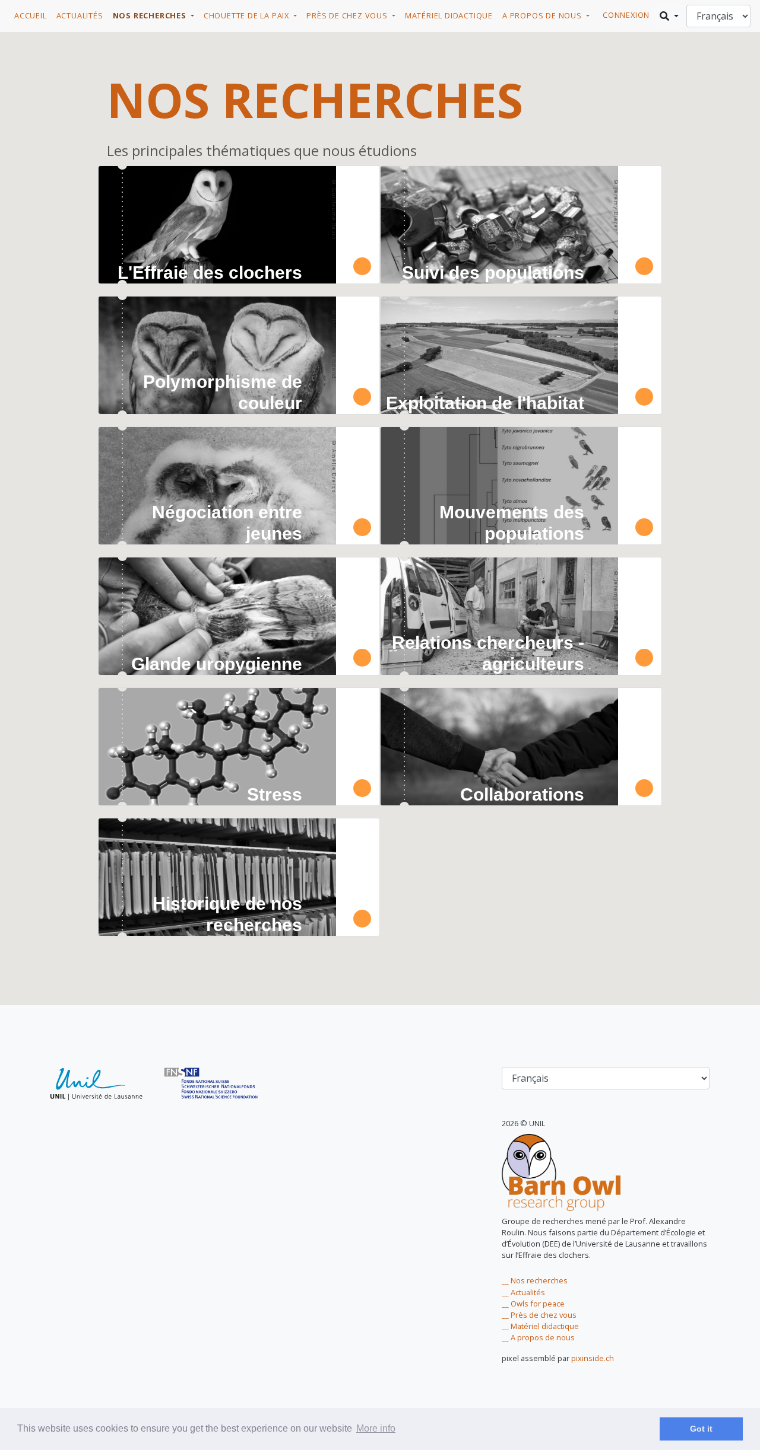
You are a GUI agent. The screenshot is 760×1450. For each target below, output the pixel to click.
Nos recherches (151, 15)
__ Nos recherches (535, 1280)
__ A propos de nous (538, 1337)
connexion (626, 14)
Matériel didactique (449, 15)
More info (375, 1428)
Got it (701, 1428)
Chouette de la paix (248, 15)
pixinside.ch (592, 1358)
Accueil (30, 15)
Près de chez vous (348, 15)
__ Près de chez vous (539, 1314)
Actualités (79, 15)
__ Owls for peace (533, 1303)
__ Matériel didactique (540, 1326)
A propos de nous (543, 15)
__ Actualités (523, 1292)
